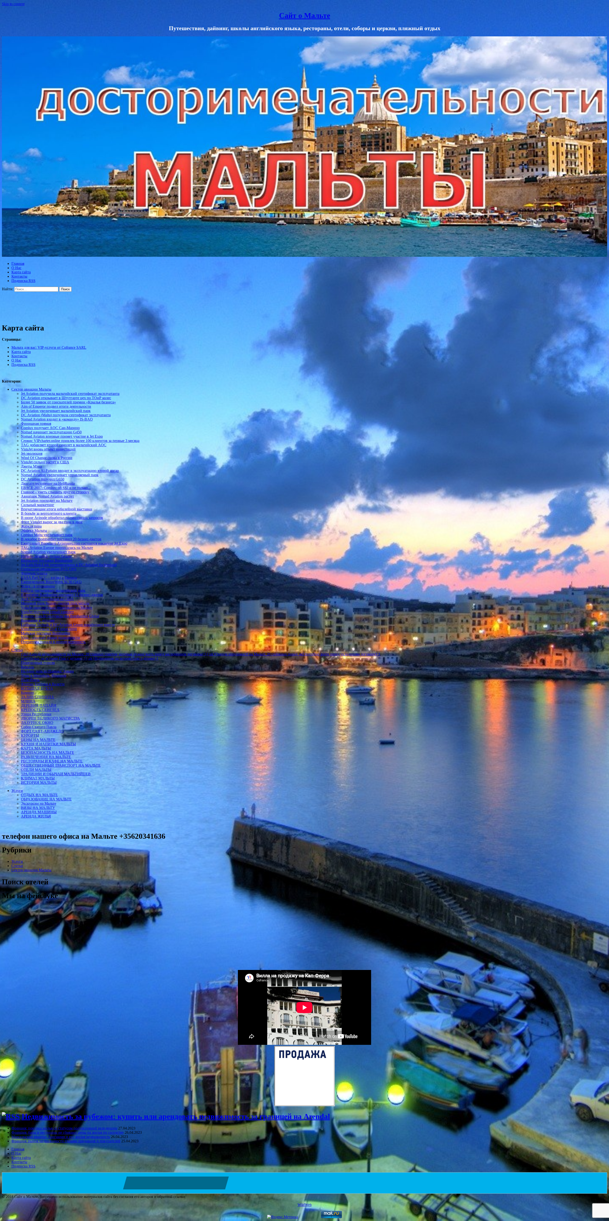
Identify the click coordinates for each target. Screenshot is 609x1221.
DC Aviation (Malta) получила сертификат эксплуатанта (66, 415)
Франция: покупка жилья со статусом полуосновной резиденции (64, 1128)
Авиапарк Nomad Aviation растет (47, 496)
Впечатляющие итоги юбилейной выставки (56, 509)
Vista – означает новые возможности (50, 637)
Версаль (27, 667)
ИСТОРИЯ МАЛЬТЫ (39, 782)
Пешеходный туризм (38, 663)
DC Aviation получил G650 (42, 479)
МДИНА (28, 701)
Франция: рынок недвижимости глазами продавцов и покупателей (65, 1141)
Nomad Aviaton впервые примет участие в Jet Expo (62, 436)
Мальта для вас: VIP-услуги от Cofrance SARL (48, 347)
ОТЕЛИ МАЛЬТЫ (36, 770)
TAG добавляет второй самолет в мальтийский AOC (63, 445)
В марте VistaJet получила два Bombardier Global (60, 616)
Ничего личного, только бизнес (46, 556)
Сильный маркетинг (37, 505)
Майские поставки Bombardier (45, 633)
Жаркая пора (31, 526)
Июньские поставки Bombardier (47, 560)
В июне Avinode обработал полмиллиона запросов (62, 518)
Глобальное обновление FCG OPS (48, 569)
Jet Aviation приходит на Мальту (47, 501)
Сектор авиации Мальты (31, 389)
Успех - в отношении (38, 586)
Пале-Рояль (30, 680)
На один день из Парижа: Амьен (47, 671)
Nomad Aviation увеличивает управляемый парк (59, 475)
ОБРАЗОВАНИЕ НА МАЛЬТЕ (46, 799)
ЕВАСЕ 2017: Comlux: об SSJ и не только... (56, 488)
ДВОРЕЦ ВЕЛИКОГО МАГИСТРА (50, 718)
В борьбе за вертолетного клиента (48, 513)
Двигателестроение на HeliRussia (48, 483)
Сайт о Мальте (304, 15)
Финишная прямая (36, 424)
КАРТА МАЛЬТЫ (36, 748)
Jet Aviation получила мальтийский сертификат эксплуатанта (70, 394)
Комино (27, 693)
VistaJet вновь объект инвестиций (48, 449)
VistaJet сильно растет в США (45, 462)
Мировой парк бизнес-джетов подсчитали (55, 603)
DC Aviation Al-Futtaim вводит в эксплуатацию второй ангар (70, 471)
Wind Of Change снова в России (46, 458)
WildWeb (305, 1205)
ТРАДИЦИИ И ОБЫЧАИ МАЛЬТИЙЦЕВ (56, 774)
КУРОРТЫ (30, 735)
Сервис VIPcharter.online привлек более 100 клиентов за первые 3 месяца (80, 441)
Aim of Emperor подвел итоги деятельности (56, 406)
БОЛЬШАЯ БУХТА (37, 688)
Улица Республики (36, 714)
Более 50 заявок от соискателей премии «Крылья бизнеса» (68, 402)
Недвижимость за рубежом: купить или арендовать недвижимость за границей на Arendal (176, 1116)
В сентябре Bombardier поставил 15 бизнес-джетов (62, 595)
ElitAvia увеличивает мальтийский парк (53, 590)
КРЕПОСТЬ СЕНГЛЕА (40, 710)
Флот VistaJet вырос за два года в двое (52, 522)
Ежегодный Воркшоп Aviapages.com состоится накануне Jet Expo (74, 543)
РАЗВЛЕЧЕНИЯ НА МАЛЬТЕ (46, 757)
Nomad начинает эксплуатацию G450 (51, 432)
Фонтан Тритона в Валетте (43, 684)
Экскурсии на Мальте (38, 803)
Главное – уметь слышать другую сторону (55, 492)
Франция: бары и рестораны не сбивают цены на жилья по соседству (67, 1132)
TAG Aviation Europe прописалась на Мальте (57, 548)
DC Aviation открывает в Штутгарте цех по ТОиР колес (66, 398)
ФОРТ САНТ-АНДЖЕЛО (42, 731)
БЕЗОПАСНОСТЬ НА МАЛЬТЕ (47, 753)
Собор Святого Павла (38, 727)
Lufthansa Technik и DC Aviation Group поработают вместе (68, 625)
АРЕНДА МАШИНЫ (39, 812)
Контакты (19, 276)
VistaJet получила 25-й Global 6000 (49, 629)
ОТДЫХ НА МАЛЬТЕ (39, 795)
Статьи (17, 650)
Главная (17, 264)
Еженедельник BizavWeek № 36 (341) (51, 582)
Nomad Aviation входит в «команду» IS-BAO (57, 419)
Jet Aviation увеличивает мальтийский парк (56, 411)
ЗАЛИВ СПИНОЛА (37, 697)
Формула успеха (34, 573)
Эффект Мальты (34, 530)
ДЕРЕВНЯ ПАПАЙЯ (38, 705)
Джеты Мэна (31, 466)
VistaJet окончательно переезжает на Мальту (56, 608)
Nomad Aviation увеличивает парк (48, 552)
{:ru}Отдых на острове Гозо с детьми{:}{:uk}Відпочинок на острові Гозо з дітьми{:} (89, 658)
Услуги (17, 791)
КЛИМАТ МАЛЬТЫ (38, 778)
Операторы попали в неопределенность (53, 642)
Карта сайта (21, 272)
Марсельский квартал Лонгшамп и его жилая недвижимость (60, 1137)
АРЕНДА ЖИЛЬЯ (36, 816)
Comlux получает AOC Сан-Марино (50, 428)
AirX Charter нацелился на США (47, 599)
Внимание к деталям (37, 620)
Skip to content (13, 4)
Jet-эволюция (31, 453)
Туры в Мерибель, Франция (43, 675)
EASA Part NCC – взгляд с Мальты (49, 578)
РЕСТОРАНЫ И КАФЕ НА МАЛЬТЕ (52, 761)
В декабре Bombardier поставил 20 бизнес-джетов (61, 539)
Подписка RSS (23, 281)
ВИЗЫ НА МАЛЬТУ (38, 808)
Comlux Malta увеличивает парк (47, 535)
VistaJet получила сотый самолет (47, 612)
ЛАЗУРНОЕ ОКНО (37, 723)
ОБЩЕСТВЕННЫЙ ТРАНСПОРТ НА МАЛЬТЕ (61, 765)
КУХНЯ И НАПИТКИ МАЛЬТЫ (48, 744)
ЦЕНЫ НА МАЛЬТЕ (38, 740)
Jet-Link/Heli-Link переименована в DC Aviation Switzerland (69, 565)
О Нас (16, 268)
